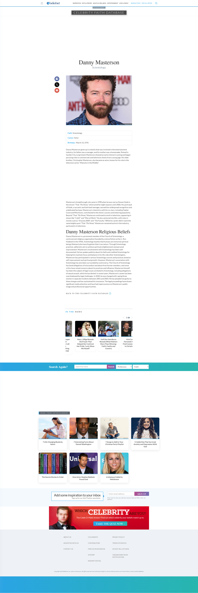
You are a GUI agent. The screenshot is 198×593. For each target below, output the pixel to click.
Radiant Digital (94, 561)
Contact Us (68, 549)
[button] (156, 3)
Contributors (94, 543)
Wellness (99, 3)
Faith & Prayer (87, 3)
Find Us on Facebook (96, 549)
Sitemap (91, 555)
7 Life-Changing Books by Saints (53, 443)
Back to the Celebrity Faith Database (87, 293)
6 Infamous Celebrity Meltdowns (114, 478)
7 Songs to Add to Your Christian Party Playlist (114, 443)
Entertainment (112, 3)
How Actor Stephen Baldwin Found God (83, 478)
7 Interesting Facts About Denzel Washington (84, 443)
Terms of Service (119, 543)
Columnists (93, 537)
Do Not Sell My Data (120, 549)
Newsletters (135, 3)
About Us (67, 537)
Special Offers (147, 3)
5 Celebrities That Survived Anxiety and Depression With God (145, 444)
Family (123, 3)
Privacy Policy (118, 537)
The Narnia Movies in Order (53, 477)
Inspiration (77, 3)
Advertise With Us (71, 543)
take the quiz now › (110, 523)
